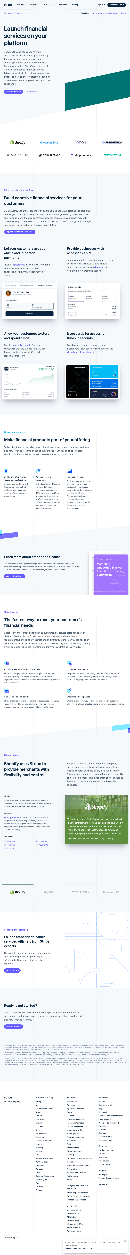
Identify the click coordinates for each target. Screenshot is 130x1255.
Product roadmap (106, 1150)
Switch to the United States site (80, 1248)
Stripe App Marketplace (77, 1192)
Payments (43, 844)
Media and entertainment (78, 1165)
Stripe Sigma (41, 1179)
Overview (85, 13)
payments (19, 264)
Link (37, 1154)
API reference (73, 1213)
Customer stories (106, 1105)
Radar (38, 1172)
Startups (71, 1105)
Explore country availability (19, 231)
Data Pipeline (41, 1133)
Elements (40, 1137)
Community (104, 1112)
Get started (30, 91)
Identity (39, 1144)
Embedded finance (75, 1119)
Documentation (74, 1210)
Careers (102, 1153)
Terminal (11, 844)
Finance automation (75, 1123)
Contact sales (115, 4)
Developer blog (74, 1231)
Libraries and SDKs (75, 1224)
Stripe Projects (73, 1227)
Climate (39, 1123)
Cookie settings (106, 1136)
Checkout (40, 1119)
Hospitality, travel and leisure (79, 1158)
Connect (11, 841)
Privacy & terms (105, 1119)
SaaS (69, 1144)
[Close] (125, 1242)
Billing (38, 1112)
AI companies (73, 1147)
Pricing (75, 4)
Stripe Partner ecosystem (78, 1196)
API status (71, 1217)
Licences (103, 1129)
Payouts (39, 1169)
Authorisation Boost (44, 1108)
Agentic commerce (75, 1108)
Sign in (100, 4)
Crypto (39, 1130)
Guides (102, 1101)
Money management (76, 1137)
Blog (100, 1108)
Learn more (11, 970)
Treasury (43, 841)
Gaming (70, 1154)
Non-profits (72, 1169)
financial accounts (21, 345)
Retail (69, 1179)
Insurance (71, 1161)
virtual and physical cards (80, 352)
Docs (123, 13)
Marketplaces (73, 1133)
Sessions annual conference (111, 1115)
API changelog (73, 1220)
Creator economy (75, 1151)
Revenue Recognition (45, 1176)
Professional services (76, 1172)
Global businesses (75, 1126)
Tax (37, 1183)
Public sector (73, 1176)
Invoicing (39, 1147)
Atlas (38, 1105)
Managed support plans (109, 1178)
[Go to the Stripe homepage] (7, 1097)
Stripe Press (104, 1160)
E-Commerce (73, 1115)
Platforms (71, 1140)
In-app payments (74, 1130)
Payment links (42, 1161)
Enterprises (72, 1101)
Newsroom (103, 1157)
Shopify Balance (11, 817)
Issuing (10, 848)
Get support (104, 1174)
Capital (39, 1115)
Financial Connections (45, 1140)
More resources (105, 1140)
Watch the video (13, 576)
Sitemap (102, 1133)
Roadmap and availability (105, 13)
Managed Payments (44, 1158)
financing (100, 267)
